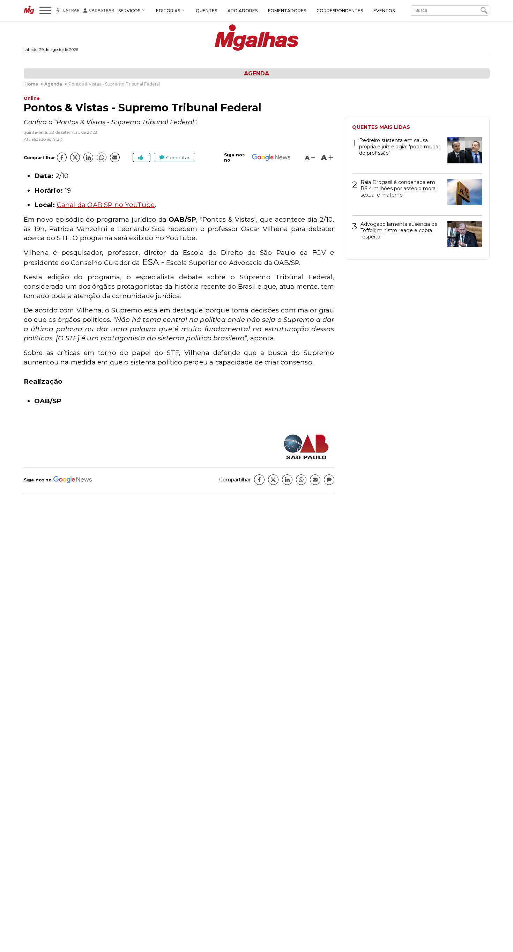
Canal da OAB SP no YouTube (106, 205)
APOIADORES (243, 10)
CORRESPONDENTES (340, 10)
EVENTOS (384, 10)
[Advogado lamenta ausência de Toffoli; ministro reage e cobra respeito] (462, 236)
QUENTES (206, 10)
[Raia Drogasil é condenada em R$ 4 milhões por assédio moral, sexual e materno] (462, 194)
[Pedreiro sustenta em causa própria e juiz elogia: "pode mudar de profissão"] (462, 152)
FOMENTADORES (287, 10)
